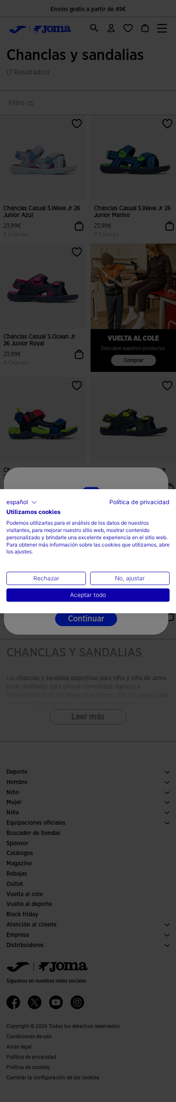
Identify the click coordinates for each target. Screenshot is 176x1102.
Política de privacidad (139, 501)
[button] (21, 502)
